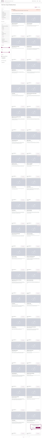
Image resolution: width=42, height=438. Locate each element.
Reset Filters (37, 9)
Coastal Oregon (4, 15)
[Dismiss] (39, 9)
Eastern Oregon (4, 17)
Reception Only (3, 58)
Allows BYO (3, 62)
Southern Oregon (4, 14)
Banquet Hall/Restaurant (4, 41)
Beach (3, 32)
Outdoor (3, 28)
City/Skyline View (4, 33)
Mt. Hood (3, 16)
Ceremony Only (3, 57)
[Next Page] (29, 436)
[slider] (1, 47)
